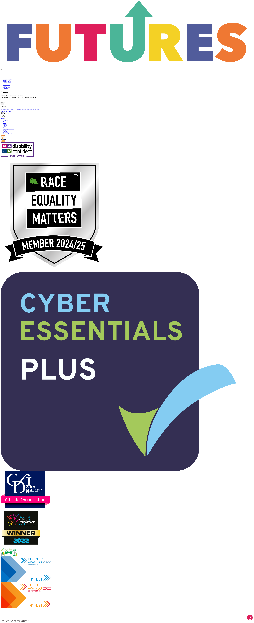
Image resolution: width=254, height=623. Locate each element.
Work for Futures (6, 87)
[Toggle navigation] (1, 69)
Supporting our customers (8, 129)
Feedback (5, 127)
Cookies (5, 125)
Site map (5, 124)
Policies (4, 126)
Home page (5, 120)
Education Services (7, 82)
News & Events (6, 85)
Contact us (5, 121)
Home (4, 76)
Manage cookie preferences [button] (9, 133)
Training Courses (6, 80)
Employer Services (7, 81)
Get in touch (5, 88)
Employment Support (7, 79)
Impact (4, 86)
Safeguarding (6, 132)
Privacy (4, 130)
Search (2, 103)
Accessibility (6, 131)
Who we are (5, 83)
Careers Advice (6, 77)
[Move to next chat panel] (250, 617)
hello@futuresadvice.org (6, 111)
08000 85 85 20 (4, 118)
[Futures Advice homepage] (127, 35)
